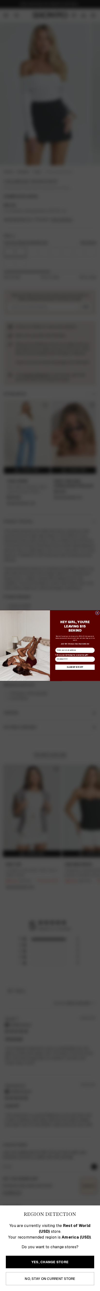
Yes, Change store (50, 1262)
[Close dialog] (97, 613)
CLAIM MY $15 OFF (75, 667)
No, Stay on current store (50, 1278)
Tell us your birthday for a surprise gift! (71, 655)
